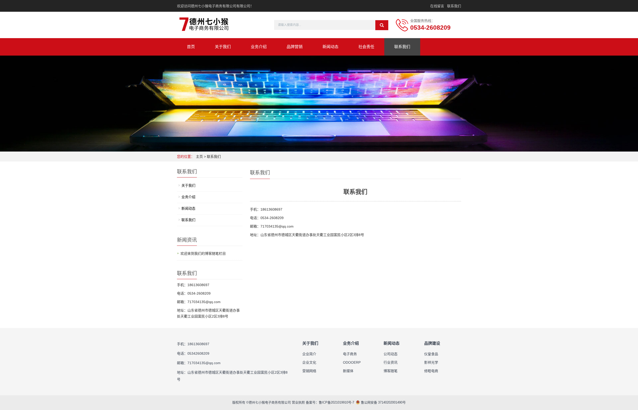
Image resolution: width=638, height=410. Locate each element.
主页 (199, 157)
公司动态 (391, 354)
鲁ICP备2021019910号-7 (336, 402)
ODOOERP (352, 362)
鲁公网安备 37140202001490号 (383, 402)
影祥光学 (431, 362)
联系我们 (454, 6)
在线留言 (437, 6)
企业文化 (309, 362)
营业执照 (298, 402)
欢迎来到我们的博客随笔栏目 (203, 253)
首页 (191, 47)
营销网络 (309, 371)
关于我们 (223, 47)
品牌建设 (432, 343)
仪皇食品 (431, 354)
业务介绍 (259, 47)
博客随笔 (391, 371)
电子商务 (350, 354)
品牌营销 (295, 47)
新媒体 (348, 371)
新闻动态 (330, 47)
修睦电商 (431, 371)
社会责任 (366, 47)
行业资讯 (391, 362)
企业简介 (309, 354)
